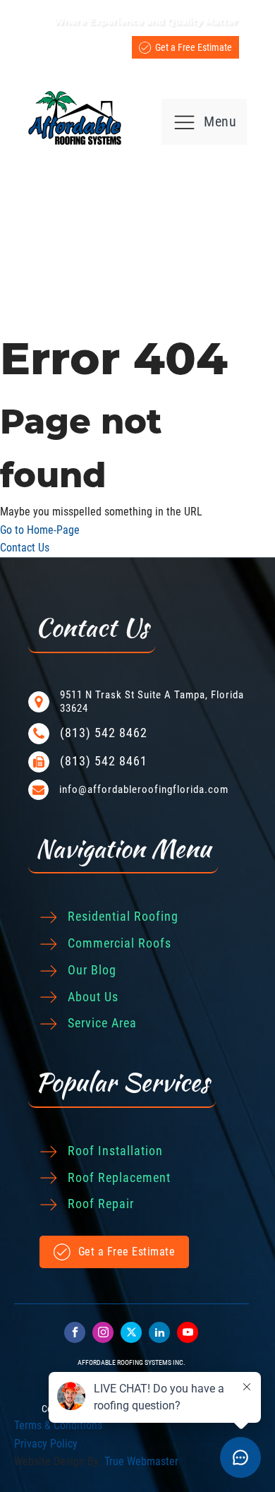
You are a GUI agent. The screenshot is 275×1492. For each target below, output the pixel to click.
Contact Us (24, 547)
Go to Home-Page (40, 530)
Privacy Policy (46, 1443)
